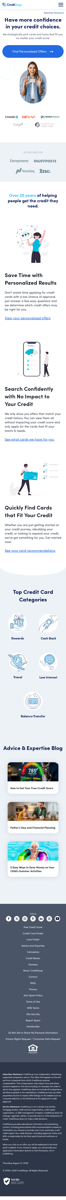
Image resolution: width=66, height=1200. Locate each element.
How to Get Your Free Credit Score (31, 788)
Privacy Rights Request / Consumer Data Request (33, 1039)
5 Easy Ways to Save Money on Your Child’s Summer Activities (32, 869)
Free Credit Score (33, 927)
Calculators (33, 952)
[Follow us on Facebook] (8, 918)
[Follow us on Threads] (49, 918)
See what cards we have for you (29, 439)
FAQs (33, 983)
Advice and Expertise (33, 945)
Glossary (33, 964)
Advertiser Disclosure (54, 12)
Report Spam (33, 1020)
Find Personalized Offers (30, 51)
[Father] (33, 812)
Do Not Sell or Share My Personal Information (33, 1032)
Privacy (33, 989)
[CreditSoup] (12, 5)
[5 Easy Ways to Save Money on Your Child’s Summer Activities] (33, 851)
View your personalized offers (28, 317)
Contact (33, 976)
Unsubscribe (33, 1026)
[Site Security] (13, 1181)
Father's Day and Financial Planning (32, 827)
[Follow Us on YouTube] (57, 918)
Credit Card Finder (33, 933)
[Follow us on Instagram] (25, 918)
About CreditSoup (33, 970)
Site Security (33, 1014)
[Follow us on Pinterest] (33, 918)
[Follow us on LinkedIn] (41, 918)
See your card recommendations (30, 550)
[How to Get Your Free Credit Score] (33, 772)
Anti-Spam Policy (33, 995)
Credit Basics (33, 958)
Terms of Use (33, 1001)
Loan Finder (33, 939)
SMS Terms (33, 1007)
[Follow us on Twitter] (16, 918)
